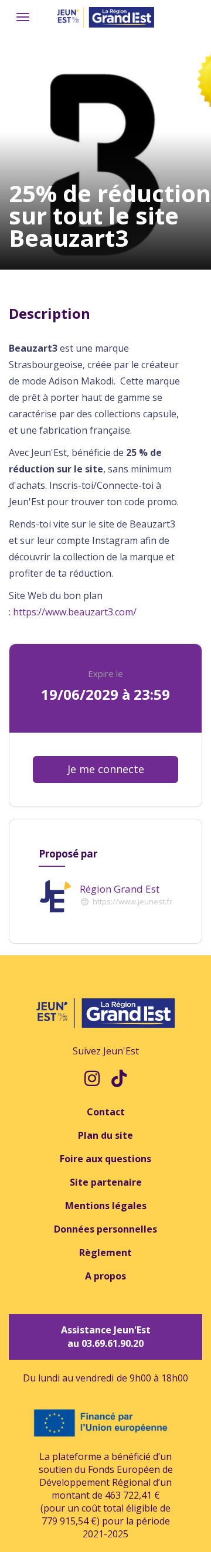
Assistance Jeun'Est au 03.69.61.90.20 (106, 1336)
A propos (105, 1276)
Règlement (105, 1252)
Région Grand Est (119, 889)
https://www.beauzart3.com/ (75, 611)
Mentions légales (106, 1205)
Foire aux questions (105, 1159)
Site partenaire (106, 1182)
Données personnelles (105, 1229)
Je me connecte (105, 769)
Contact (106, 1112)
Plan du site (105, 1135)
